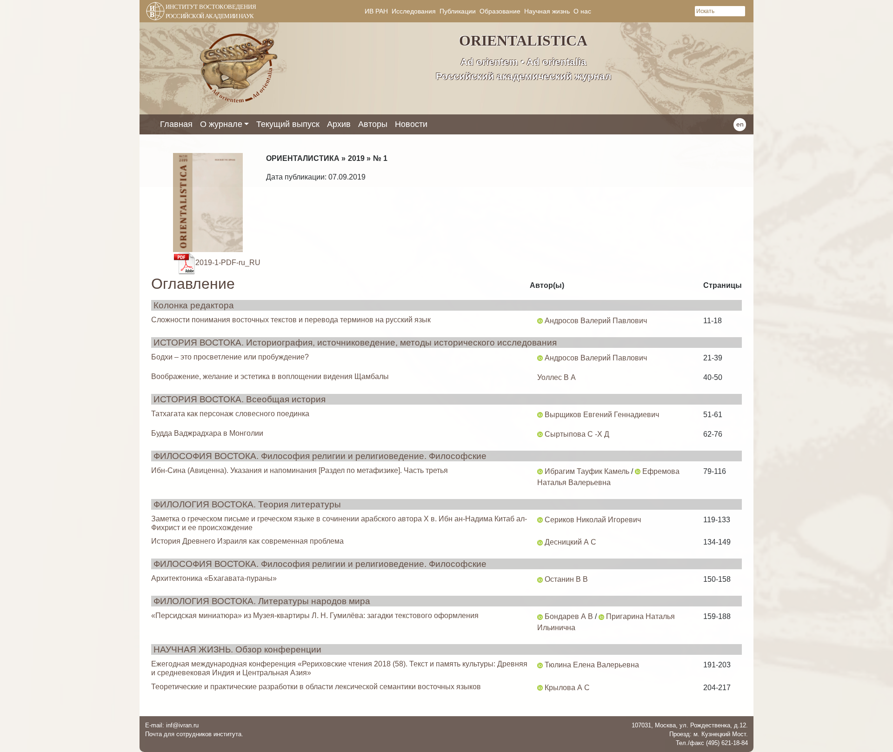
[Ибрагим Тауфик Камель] (540, 471)
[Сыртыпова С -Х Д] (540, 434)
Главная (176, 124)
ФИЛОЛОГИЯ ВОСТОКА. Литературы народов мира (261, 601)
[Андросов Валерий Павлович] (540, 321)
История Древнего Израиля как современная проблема (247, 541)
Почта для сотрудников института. (194, 734)
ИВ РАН (376, 11)
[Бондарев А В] (540, 616)
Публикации (458, 11)
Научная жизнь (547, 11)
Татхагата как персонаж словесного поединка (230, 414)
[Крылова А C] (540, 688)
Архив (339, 124)
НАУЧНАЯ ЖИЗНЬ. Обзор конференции (237, 649)
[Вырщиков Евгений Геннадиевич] (540, 415)
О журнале (221, 124)
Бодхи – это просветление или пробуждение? (230, 357)
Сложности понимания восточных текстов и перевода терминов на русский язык (291, 320)
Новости (411, 124)
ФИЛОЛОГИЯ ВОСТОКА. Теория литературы (247, 504)
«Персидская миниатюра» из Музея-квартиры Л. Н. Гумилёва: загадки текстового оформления (315, 615)
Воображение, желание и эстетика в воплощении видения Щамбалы (270, 376)
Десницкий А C (570, 542)
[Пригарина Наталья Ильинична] (601, 616)
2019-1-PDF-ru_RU (227, 262)
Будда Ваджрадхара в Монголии (207, 433)
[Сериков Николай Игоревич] (540, 520)
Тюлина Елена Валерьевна (592, 665)
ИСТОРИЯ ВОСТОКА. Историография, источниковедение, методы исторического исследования (355, 342)
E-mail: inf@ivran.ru (172, 725)
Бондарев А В (569, 616)
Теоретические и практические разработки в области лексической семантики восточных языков (316, 687)
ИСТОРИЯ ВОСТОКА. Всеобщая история (239, 399)
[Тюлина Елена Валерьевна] (540, 665)
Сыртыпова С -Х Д (577, 434)
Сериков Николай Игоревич (593, 520)
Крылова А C (567, 688)
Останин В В (566, 579)
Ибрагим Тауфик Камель (587, 471)
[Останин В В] (540, 579)
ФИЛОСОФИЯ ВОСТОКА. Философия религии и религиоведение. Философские (319, 456)
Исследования (414, 11)
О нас (582, 11)
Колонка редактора (193, 305)
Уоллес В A (556, 377)
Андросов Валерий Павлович (596, 321)
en (740, 124)
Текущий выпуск (288, 124)
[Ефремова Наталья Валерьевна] (637, 471)
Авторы (372, 124)
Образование (500, 11)
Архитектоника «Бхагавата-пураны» (214, 578)
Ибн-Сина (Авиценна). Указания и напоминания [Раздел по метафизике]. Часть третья (299, 470)
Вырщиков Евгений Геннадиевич (602, 415)
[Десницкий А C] (540, 542)
